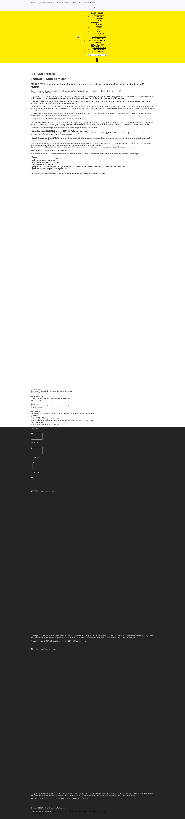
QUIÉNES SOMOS (97, 13)
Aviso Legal (57, 811)
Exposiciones (99, 33)
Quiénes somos (99, 15)
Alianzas (99, 17)
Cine (99, 35)
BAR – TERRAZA (97, 51)
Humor (99, 29)
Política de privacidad (69, 811)
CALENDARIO (97, 42)
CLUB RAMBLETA (97, 39)
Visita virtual (99, 18)
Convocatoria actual (99, 48)
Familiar (99, 26)
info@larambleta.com (38, 813)
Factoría (99, 31)
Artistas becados (99, 50)
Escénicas (99, 24)
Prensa (99, 20)
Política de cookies (84, 811)
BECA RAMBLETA (97, 46)
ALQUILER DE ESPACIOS (97, 40)
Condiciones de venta (99, 37)
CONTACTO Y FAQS (97, 44)
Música (99, 28)
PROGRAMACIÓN (97, 22)
